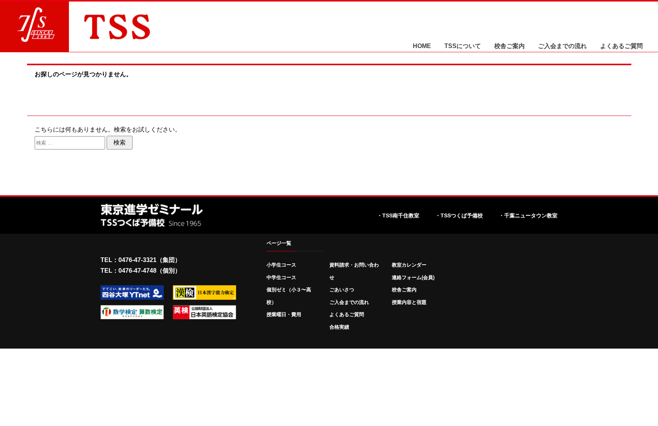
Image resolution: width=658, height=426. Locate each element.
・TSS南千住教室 (398, 215)
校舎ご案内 (509, 46)
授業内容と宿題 (409, 302)
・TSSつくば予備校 (459, 215)
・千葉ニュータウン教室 (528, 215)
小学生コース (281, 265)
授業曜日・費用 (284, 314)
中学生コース (281, 277)
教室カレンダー (409, 265)
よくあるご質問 (621, 46)
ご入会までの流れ (562, 46)
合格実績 (339, 327)
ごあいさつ (341, 290)
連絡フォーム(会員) (413, 277)
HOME (422, 46)
